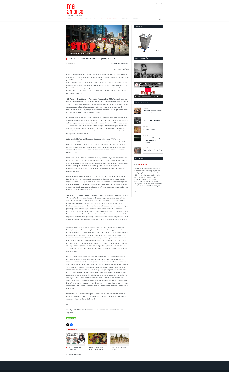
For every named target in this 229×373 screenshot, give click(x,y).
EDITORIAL (70, 19)
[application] (148, 90)
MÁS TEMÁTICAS (135, 19)
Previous (136, 70)
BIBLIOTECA (125, 19)
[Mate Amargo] (75, 9)
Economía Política (117, 63)
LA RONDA (101, 19)
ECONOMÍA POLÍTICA (112, 19)
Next (161, 70)
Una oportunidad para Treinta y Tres (152, 150)
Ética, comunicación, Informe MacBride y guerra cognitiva (96, 348)
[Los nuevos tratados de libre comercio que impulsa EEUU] (97, 40)
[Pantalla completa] (160, 96)
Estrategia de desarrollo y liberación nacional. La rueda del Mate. (152, 112)
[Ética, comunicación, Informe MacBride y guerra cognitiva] (97, 339)
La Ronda (126, 63)
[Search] (160, 19)
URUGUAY (79, 19)
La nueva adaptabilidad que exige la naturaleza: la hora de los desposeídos (152, 140)
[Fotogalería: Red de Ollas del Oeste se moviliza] (148, 70)
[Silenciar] (157, 96)
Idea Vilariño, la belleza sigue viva (151, 120)
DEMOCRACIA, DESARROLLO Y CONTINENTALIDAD (74, 348)
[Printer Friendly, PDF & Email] (71, 318)
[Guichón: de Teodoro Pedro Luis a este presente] (119, 339)
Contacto (137, 191)
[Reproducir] (136, 96)
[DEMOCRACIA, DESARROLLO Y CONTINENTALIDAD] (75, 339)
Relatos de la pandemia (149, 129)
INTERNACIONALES (90, 19)
